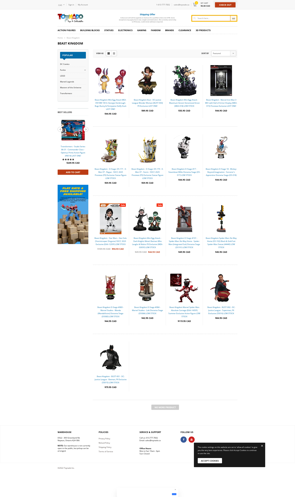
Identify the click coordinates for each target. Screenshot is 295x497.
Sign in (71, 4)
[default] (174, 494)
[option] (73, 147)
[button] (68, 159)
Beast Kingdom (73, 37)
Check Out (225, 4)
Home (60, 37)
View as (99, 53)
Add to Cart (73, 172)
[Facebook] (184, 439)
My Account (83, 4)
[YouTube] (192, 439)
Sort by (205, 53)
